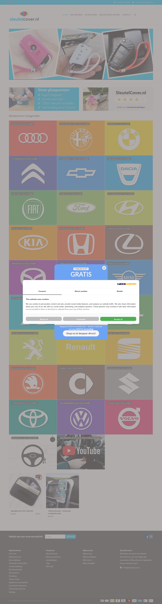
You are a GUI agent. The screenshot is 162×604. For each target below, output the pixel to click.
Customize (81, 319)
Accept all (118, 319)
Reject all (44, 319)
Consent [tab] (42, 291)
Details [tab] (120, 291)
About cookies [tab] (81, 291)
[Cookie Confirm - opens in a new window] (126, 284)
